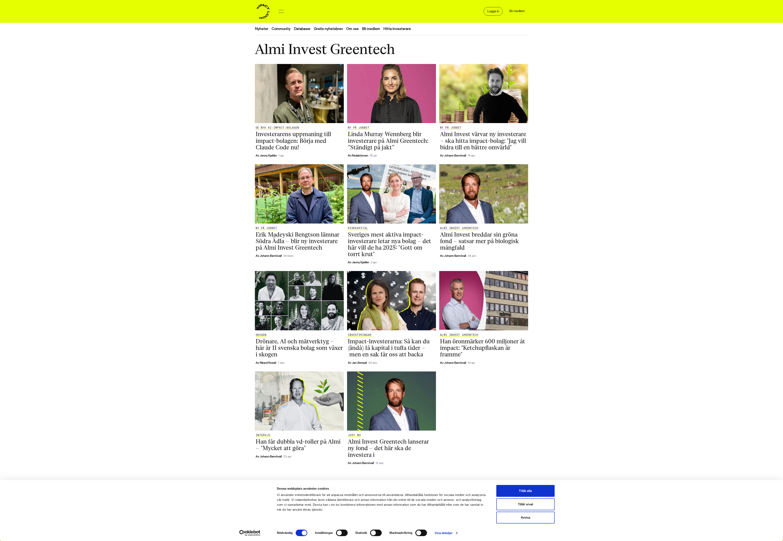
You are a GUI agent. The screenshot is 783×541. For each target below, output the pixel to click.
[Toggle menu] (281, 11)
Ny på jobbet (358, 128)
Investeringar (360, 335)
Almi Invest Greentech (459, 228)
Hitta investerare (397, 28)
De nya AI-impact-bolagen (277, 128)
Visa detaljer (443, 533)
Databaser (302, 28)
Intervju (263, 435)
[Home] (263, 11)
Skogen (261, 335)
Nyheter (261, 28)
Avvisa (525, 517)
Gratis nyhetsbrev (328, 28)
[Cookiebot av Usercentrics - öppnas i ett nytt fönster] (250, 533)
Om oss (352, 28)
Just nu (354, 435)
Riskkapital (358, 228)
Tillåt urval (525, 504)
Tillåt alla (525, 491)
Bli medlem (371, 28)
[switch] (342, 533)
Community (281, 28)
